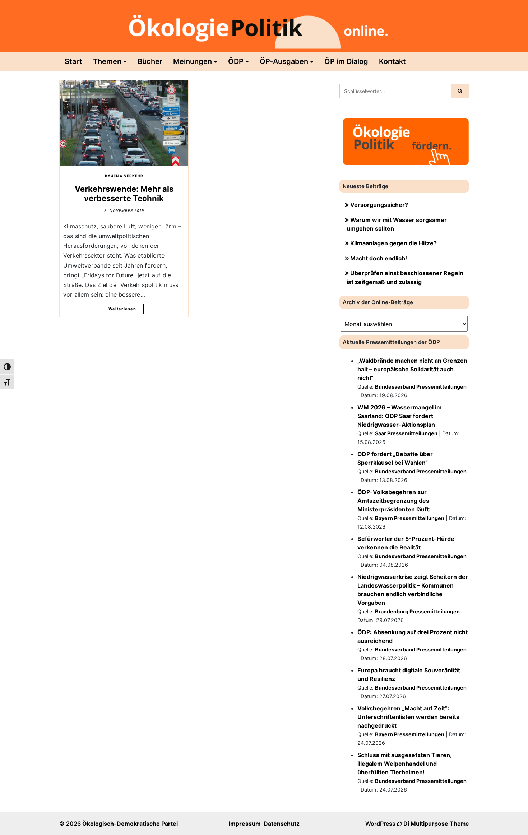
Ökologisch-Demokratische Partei (130, 823)
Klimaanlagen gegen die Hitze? (393, 243)
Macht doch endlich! (378, 258)
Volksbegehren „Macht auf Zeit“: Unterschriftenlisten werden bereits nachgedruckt (408, 717)
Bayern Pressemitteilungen (409, 518)
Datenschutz (282, 823)
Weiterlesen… (124, 308)
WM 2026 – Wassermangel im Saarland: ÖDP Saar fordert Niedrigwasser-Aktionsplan (399, 416)
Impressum (245, 823)
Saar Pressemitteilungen (406, 433)
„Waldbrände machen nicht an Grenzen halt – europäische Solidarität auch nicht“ (412, 369)
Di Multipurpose (425, 823)
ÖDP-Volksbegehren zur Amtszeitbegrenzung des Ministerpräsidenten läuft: (394, 500)
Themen (107, 61)
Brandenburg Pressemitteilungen (417, 611)
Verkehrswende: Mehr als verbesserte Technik (124, 193)
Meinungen (192, 61)
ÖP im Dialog (346, 61)
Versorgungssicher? (379, 204)
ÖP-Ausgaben (284, 61)
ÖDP (236, 61)
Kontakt (392, 61)
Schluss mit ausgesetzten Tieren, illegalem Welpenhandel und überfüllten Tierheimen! (404, 763)
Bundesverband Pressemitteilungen (421, 387)
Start (73, 61)
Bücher (150, 61)
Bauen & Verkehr (124, 175)
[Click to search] (460, 91)
